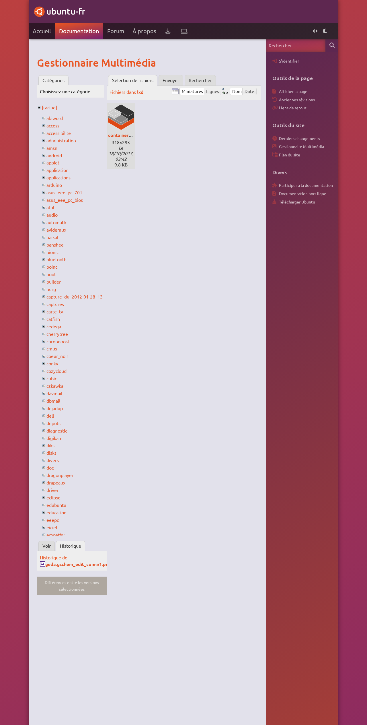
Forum (115, 30)
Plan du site (289, 154)
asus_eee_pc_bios (64, 200)
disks (51, 452)
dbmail (53, 401)
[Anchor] (43, 62)
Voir (46, 545)
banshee (55, 244)
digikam (54, 438)
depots (53, 423)
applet (52, 162)
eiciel (51, 527)
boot (51, 274)
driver (52, 490)
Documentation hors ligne (302, 193)
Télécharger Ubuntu (297, 201)
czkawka (54, 386)
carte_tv (54, 311)
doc (50, 467)
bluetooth (56, 259)
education (56, 512)
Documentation (79, 30)
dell (50, 415)
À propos (144, 30)
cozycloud (56, 371)
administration (61, 140)
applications (58, 177)
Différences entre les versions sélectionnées (72, 586)
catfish (53, 319)
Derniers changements (299, 138)
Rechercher (200, 80)
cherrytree (57, 334)
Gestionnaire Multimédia (301, 146)
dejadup (54, 408)
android (54, 155)
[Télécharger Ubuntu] (167, 31)
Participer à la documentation (306, 185)
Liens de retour (292, 107)
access (52, 125)
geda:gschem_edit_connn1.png (78, 564)
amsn (51, 148)
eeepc (52, 520)
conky (52, 363)
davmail (54, 393)
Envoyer (171, 80)
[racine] (49, 107)
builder (53, 281)
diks (50, 445)
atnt (50, 207)
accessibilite (58, 133)
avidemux (56, 229)
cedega (53, 326)
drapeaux (55, 482)
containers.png (124, 135)
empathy (55, 535)
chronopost (57, 341)
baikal (52, 237)
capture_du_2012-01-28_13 (74, 296)
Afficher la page (293, 91)
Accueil (42, 30)
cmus (51, 348)
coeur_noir (57, 356)
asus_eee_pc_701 (64, 192)
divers (52, 460)
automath (56, 222)
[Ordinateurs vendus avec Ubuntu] (184, 31)
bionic (52, 252)
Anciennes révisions (297, 99)
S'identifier (289, 60)
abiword (54, 118)
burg (51, 289)
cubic (51, 378)
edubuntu (56, 505)
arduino (54, 185)
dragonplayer (59, 475)
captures (55, 304)
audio (52, 215)
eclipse (53, 497)
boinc (51, 267)
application (57, 170)
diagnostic (56, 430)
